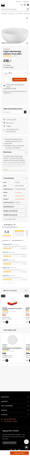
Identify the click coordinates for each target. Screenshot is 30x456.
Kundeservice (26, 1)
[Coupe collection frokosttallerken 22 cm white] (12, 339)
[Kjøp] (6, 322)
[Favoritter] (3, 322)
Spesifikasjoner (8, 206)
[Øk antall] (10, 79)
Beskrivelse (7, 152)
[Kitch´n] (3, 5)
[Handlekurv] (25, 5)
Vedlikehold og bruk (10, 215)
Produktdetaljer (8, 178)
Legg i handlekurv (19, 79)
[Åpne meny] (28, 5)
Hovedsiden (4, 13)
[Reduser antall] (4, 79)
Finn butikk (18, 1)
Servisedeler (19, 13)
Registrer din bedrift (9, 443)
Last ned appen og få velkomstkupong (12, 130)
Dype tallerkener (20, 199)
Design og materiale (10, 211)
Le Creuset (6, 49)
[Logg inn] (22, 5)
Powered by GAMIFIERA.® (8, 283)
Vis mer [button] (5, 169)
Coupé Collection (20, 196)
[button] (8, 67)
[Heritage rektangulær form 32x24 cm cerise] (12, 300)
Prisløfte (8, 126)
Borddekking (11, 13)
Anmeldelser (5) (10, 224)
